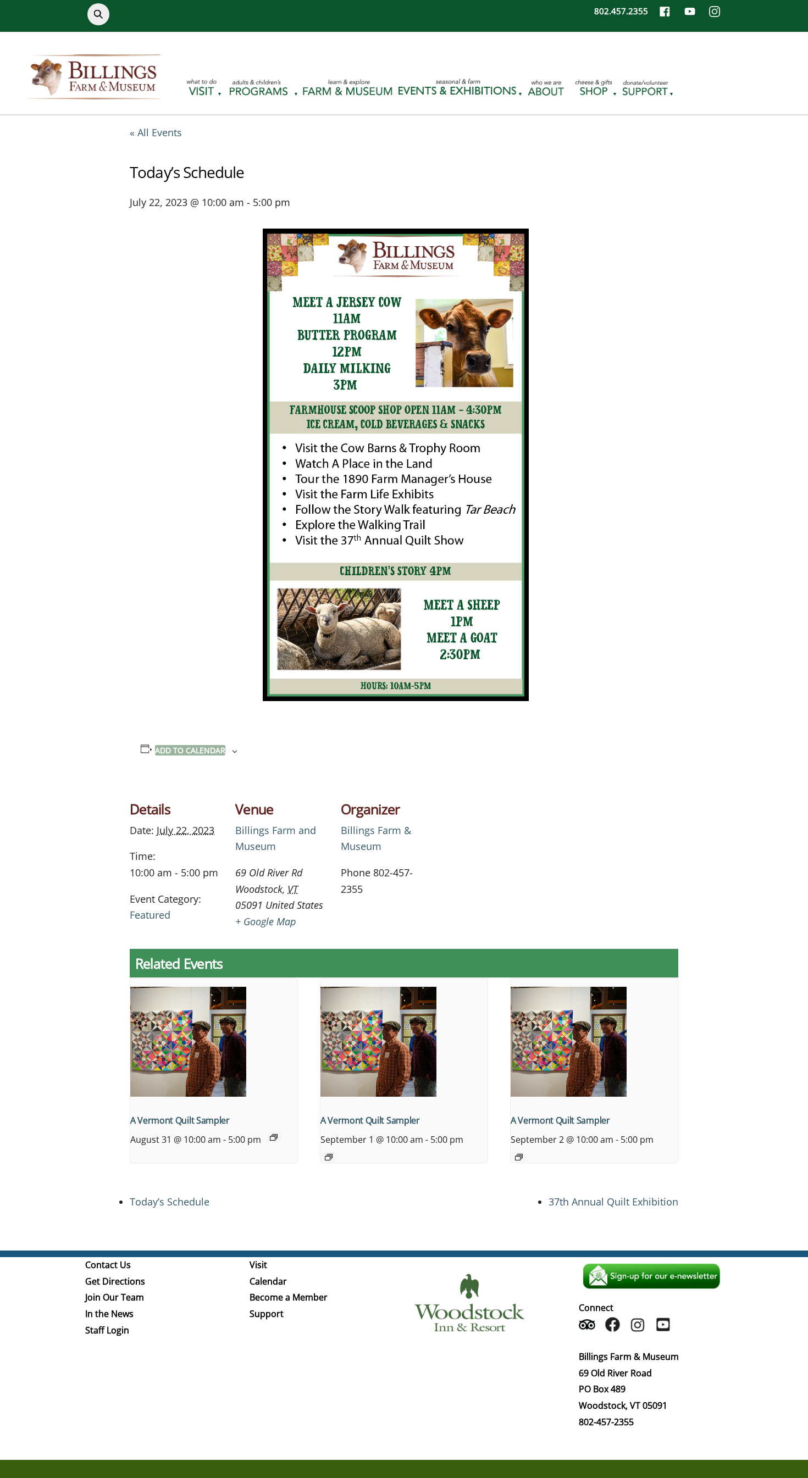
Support (267, 1314)
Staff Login (107, 1330)
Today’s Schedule (169, 1201)
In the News (109, 1314)
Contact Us (108, 1265)
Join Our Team (114, 1297)
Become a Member (289, 1297)
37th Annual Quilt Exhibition (613, 1201)
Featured (150, 914)
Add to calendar (190, 750)
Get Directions (115, 1281)
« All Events (156, 132)
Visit (258, 1265)
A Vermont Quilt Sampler (180, 1120)
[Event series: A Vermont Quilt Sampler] (274, 1137)
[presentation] (213, 1041)
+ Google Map (265, 921)
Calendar (268, 1281)
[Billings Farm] (93, 92)
